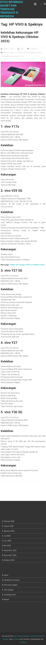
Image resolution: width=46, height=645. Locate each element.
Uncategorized (10, 595)
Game (6, 575)
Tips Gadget (8, 590)
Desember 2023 (10, 550)
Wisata (6, 599)
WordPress (23, 642)
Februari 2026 (9, 521)
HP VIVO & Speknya (30, 52)
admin (22, 49)
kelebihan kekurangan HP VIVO (14, 56)
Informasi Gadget (8, 52)
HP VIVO (20, 52)
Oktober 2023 (9, 560)
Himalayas (16, 639)
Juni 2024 (7, 541)
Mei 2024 (7, 546)
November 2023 (10, 555)
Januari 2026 (9, 526)
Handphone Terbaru (11, 580)
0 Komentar (33, 49)
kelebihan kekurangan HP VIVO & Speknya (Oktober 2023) (20, 37)
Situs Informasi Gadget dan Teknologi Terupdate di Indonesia (11, 9)
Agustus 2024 (9, 531)
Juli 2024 (7, 536)
